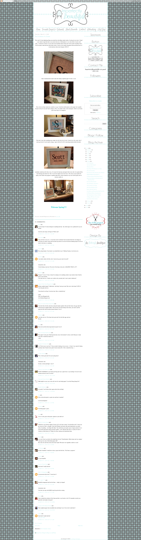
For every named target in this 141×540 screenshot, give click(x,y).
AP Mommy (40, 448)
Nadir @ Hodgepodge (42, 472)
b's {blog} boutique (75, 538)
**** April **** (41, 480)
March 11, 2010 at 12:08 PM (46, 391)
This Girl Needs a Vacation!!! (92, 183)
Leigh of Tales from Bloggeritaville (45, 284)
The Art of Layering (91, 170)
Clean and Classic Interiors (44, 379)
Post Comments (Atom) (46, 528)
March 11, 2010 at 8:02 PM (46, 468)
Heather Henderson (42, 387)
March (88, 161)
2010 (87, 148)
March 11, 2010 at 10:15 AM (46, 375)
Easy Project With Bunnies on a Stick (94, 168)
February (89, 201)
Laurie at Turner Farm (42, 464)
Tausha (39, 437)
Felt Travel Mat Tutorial (91, 181)
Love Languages (90, 163)
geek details (40, 237)
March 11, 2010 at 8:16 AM (46, 269)
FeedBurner (98, 112)
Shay (39, 224)
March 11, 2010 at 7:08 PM (46, 452)
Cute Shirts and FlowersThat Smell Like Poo (95, 191)
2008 (87, 207)
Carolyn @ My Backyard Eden (44, 505)
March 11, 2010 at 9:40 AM (46, 350)
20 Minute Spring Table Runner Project (94, 176)
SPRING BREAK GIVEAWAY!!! (93, 174)
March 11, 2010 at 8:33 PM (46, 476)
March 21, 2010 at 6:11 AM (46, 519)
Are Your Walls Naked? (91, 165)
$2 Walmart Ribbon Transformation (94, 193)
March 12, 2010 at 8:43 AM (46, 484)
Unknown (40, 256)
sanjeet (39, 513)
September (89, 150)
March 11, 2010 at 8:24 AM (46, 280)
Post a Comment (38, 523)
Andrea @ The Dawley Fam (44, 369)
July (88, 153)
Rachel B (40, 272)
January (88, 203)
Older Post (80, 525)
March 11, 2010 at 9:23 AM (46, 329)
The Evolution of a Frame (42, 36)
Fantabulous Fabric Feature (92, 198)
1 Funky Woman (41, 353)
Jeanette (39, 456)
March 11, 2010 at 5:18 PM (46, 418)
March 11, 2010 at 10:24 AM (46, 383)
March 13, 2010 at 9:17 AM (46, 492)
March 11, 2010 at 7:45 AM (46, 245)
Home (59, 525)
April (88, 159)
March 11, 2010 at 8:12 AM (46, 261)
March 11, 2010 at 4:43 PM (46, 410)
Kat (39, 395)
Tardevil (40, 248)
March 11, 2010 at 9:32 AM (46, 340)
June (88, 155)
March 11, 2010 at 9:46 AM (46, 366)
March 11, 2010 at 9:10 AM (46, 321)
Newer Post (37, 525)
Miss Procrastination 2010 (92, 187)
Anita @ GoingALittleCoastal (44, 332)
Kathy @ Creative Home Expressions (46, 303)
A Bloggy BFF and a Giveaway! (93, 196)
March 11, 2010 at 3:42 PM (46, 402)
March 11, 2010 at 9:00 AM (46, 300)
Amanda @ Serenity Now (43, 344)
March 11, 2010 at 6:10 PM (46, 444)
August (88, 151)
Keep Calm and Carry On (92, 189)
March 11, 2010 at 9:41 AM (46, 358)
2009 (87, 205)
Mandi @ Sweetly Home (43, 422)
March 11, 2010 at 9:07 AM (46, 311)
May (88, 157)
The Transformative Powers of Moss (94, 195)
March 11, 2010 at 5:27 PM (46, 433)
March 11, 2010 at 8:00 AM (46, 253)
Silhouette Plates (90, 166)
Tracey (39, 496)
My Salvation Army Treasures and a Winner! (95, 172)
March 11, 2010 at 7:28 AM (46, 233)
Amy (39, 324)
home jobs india (41, 517)
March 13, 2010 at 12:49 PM (46, 502)
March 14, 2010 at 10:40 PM (46, 510)
